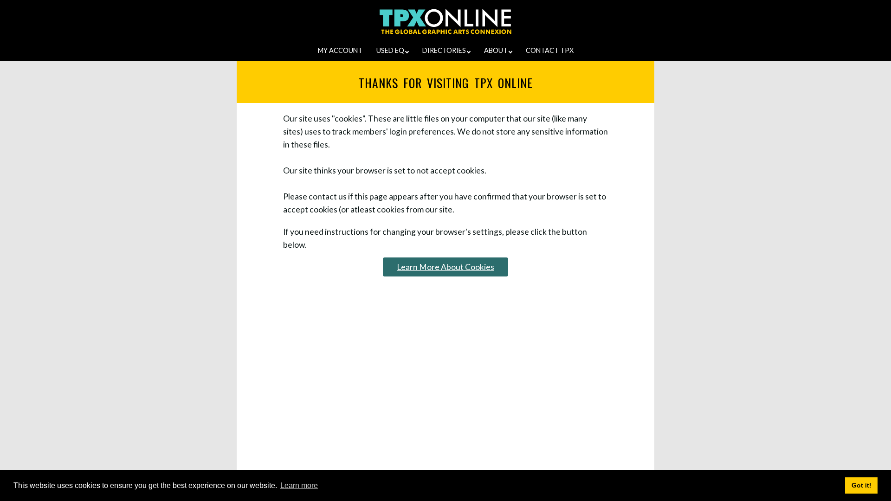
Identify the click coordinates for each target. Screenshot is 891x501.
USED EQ (391, 50)
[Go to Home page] (446, 34)
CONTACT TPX (550, 50)
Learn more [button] (299, 485)
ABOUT (496, 50)
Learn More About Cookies (445, 267)
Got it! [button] (862, 485)
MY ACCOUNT (340, 50)
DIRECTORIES (444, 50)
